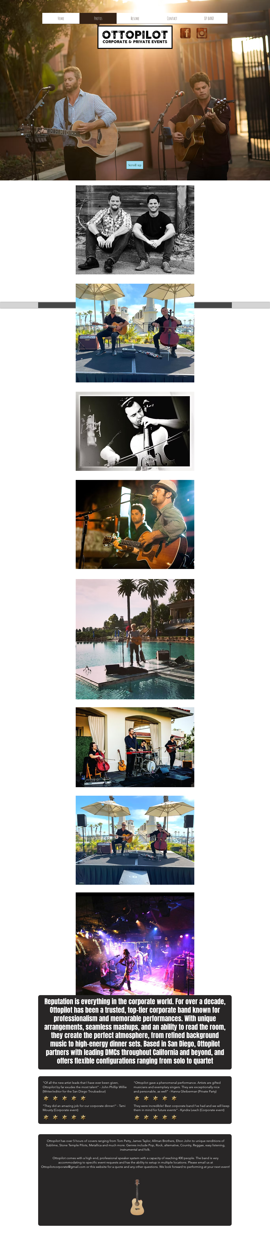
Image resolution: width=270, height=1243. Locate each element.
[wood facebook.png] (185, 33)
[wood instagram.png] (202, 33)
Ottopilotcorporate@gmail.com (63, 1167)
